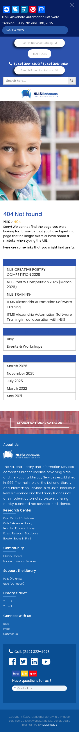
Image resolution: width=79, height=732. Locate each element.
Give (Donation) (13, 584)
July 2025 (15, 381)
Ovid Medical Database (18, 518)
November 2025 (20, 373)
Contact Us (10, 634)
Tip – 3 (7, 606)
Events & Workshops (24, 346)
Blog (10, 339)
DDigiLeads (49, 724)
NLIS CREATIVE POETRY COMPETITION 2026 (26, 272)
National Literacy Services (19, 561)
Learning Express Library (19, 528)
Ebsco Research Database (20, 533)
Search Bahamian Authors (37, 70)
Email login (39, 54)
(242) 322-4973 (26, 64)
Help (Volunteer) (14, 578)
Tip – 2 (7, 601)
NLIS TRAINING (19, 294)
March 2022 (17, 388)
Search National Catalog (37, 43)
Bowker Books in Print (17, 538)
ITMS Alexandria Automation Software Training (39, 304)
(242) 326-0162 (55, 64)
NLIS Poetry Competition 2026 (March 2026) (39, 285)
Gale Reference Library (17, 523)
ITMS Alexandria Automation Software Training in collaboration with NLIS (39, 317)
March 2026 (17, 366)
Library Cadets (12, 556)
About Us (11, 444)
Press (6, 629)
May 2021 (14, 395)
